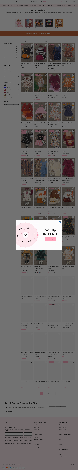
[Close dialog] (61, 221)
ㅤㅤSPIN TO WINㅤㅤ (50, 239)
